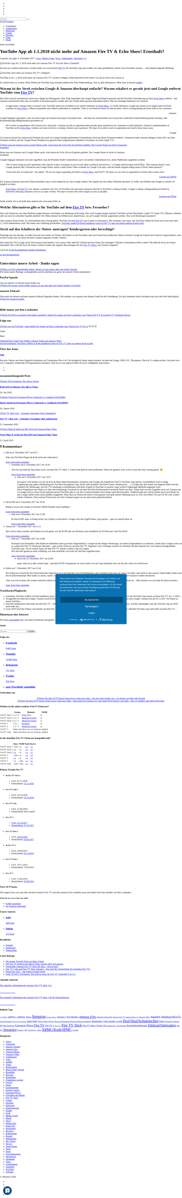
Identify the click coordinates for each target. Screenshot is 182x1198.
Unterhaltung (11, 1164)
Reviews (10, 1131)
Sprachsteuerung (13, 1154)
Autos (8, 1064)
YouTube (75, 1030)
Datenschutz (11, 950)
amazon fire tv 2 (132, 1017)
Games (9, 33)
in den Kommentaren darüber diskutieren (27, 250)
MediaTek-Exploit (29, 718)
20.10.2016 (22, 837)
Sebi (14, 58)
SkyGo (9, 1144)
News (58, 58)
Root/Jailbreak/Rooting (137, 1025)
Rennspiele (11, 1128)
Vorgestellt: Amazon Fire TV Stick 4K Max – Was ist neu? (32, 966)
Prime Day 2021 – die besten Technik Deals (25, 971)
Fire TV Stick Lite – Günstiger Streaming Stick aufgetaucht (28, 419)
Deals (8, 40)
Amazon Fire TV (118, 1017)
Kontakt (9, 945)
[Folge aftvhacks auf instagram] (93, 326)
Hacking (9, 35)
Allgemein (10, 1044)
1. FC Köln (3, 1017)
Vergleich (10, 1167)
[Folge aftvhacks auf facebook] (90, 326)
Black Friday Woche (46, 1021)
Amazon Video (144, 1017)
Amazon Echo (87, 1016)
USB (25, 1030)
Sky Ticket (10, 1141)
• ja (26, 747)
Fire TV (61, 68)
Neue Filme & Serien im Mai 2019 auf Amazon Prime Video (28, 435)
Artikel (139, 82)
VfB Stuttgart (32, 1030)
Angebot (155, 1016)
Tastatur (20, 1030)
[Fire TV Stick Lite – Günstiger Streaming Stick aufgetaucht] (28, 413)
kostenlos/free (110, 1026)
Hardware (10, 31)
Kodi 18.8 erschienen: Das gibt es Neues (19, 387)
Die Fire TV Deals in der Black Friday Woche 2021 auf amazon (34, 964)
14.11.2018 (29, 783)
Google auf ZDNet (167, 177)
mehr (92, 612)
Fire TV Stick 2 (90, 245)
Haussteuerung (12, 1108)
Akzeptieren (91, 599)
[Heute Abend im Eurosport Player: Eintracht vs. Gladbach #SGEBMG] (33, 397)
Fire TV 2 (49, 1025)
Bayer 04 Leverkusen (19, 1021)
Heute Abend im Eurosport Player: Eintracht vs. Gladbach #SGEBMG (34, 403)
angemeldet (14, 620)
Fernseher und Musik (15, 1095)
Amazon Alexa (51, 1017)
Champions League (14, 1080)
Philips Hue (11, 1123)
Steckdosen (11, 1156)
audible (9, 1062)
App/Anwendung (6, 1022)
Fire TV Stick (72, 1025)
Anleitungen (11, 28)
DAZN (9, 1082)
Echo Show (159, 98)
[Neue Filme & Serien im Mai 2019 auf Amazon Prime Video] (28, 429)
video (39, 1030)
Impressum (10, 948)
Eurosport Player (24, 1025)
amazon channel (13, 1047)
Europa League (12, 1090)
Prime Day (10, 1126)
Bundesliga (97, 1021)
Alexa (28, 1017)
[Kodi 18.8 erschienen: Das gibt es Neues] (19, 381)
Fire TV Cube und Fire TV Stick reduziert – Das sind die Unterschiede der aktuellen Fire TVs (48, 969)
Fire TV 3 (58, 1026)
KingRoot (26, 724)
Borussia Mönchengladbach (81, 1022)
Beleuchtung (11, 1067)
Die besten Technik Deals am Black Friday (25, 961)
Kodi (8, 1113)
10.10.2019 (29, 797)
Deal (126, 1021)
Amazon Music (12, 1052)
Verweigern (92, 606)
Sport (8, 1149)
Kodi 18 (101, 1025)
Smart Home (11, 1146)
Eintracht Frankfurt (172, 1021)
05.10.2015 (29, 853)
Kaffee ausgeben (13, 903)
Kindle (9, 1110)
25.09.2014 (29, 881)
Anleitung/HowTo (171, 1016)
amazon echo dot (104, 1017)
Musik (8, 1118)
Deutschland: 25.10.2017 (22, 825)
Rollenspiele (11, 1133)
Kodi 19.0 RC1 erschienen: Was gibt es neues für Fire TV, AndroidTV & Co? (41, 974)
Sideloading (67, 58)
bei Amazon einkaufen (16, 906)
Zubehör (9, 1172)
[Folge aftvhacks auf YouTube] (44, 326)
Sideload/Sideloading (162, 1025)
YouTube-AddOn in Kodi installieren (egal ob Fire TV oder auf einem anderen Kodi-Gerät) (103, 223)
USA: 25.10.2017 (19, 823)
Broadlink (10, 1072)
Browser (9, 1075)
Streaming (78, 58)
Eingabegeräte (12, 1087)
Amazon (39, 1016)
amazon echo (11, 1049)
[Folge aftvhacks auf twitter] (95, 326)
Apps (8, 37)
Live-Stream (121, 1026)
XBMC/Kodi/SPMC (57, 1029)
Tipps (8, 1162)
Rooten (9, 1136)
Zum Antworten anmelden (17, 462)
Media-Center (48, 58)
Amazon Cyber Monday (67, 1017)
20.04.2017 (29, 839)
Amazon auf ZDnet (167, 196)
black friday (32, 1021)
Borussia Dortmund (61, 1021)
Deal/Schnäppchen (144, 1021)
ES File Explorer (7, 1026)
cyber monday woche (112, 1021)
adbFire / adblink (16, 1017)
